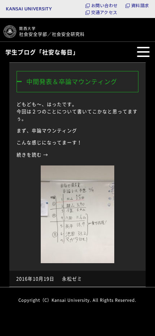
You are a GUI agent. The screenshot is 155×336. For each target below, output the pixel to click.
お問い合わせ (104, 5)
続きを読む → (32, 154)
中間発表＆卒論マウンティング (71, 81)
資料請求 (140, 5)
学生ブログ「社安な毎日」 (42, 52)
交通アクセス (104, 12)
